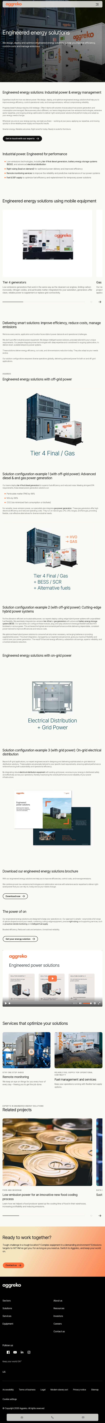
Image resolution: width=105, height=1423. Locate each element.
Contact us (59, 1331)
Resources (59, 1308)
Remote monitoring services (19, 173)
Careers (58, 1323)
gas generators (60, 621)
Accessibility (8, 1389)
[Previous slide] (91, 301)
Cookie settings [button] (10, 1399)
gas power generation (63, 508)
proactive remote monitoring (16, 924)
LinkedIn (21, 1352)
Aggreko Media (14, 1352)
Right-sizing (12, 169)
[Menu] (97, 4)
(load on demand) (26, 169)
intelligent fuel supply (39, 924)
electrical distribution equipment (32, 772)
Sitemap (95, 1389)
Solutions (7, 1308)
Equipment (8, 1323)
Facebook (7, 1352)
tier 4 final (47, 621)
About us (58, 1300)
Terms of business (27, 1389)
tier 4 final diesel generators (54, 161)
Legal (43, 1389)
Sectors (7, 1300)
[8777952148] (52, 1417)
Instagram (28, 1352)
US (4, 1372)
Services (7, 1316)
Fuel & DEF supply (14, 177)
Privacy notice (79, 1389)
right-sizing (73, 921)
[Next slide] (99, 301)
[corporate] (14, 4)
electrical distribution (36, 164)
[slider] (40, 1003)
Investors (58, 1316)
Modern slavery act (59, 1389)
